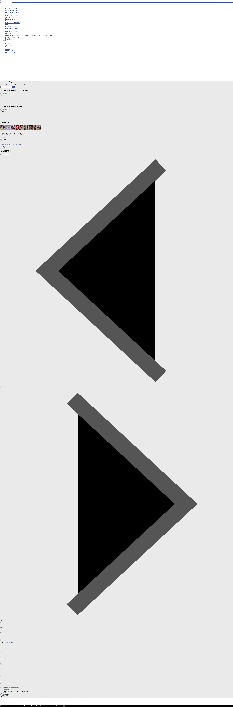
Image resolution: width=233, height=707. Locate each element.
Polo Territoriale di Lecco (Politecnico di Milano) (9, 687)
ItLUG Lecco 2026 (9, 642)
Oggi (1, 387)
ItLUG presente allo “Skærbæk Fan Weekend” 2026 (10, 144)
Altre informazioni (4, 692)
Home (4, 4)
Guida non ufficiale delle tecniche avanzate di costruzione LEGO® (29, 35)
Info (4, 30)
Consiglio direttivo (12, 23)
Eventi (4, 7)
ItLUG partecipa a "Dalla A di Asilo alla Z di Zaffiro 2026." (11, 116)
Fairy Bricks (9, 39)
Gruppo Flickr (10, 53)
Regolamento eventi (12, 12)
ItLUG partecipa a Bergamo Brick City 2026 (9, 100)
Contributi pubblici (12, 28)
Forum (4, 40)
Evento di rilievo (6, 689)
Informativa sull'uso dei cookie (20, 702)
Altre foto (2, 130)
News (4, 5)
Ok (64, 705)
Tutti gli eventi (3, 147)
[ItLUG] (2, 1)
